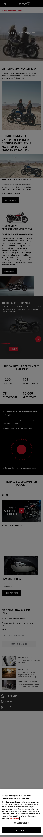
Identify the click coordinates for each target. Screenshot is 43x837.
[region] (21, 812)
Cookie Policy (14, 818)
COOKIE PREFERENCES (21, 823)
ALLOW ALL (21, 830)
